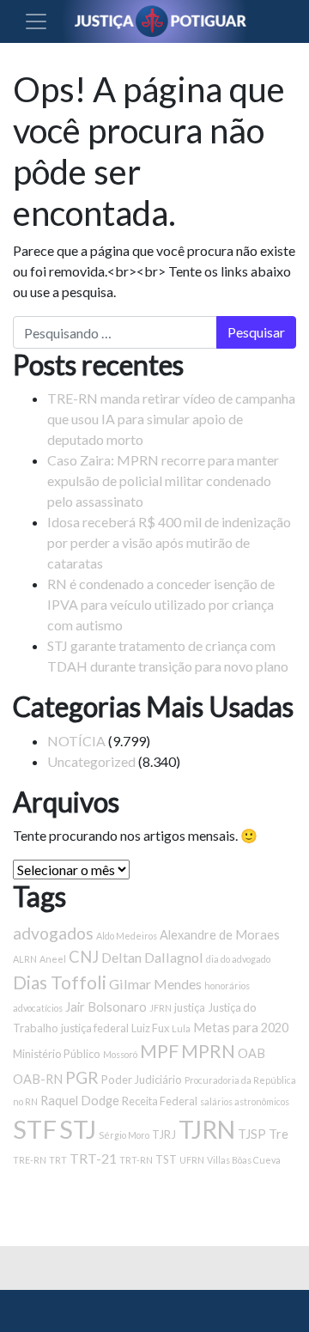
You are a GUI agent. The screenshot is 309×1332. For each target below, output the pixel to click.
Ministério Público (56, 1054)
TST (166, 1159)
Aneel (52, 958)
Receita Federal (159, 1101)
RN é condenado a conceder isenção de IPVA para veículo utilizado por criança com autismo (161, 604)
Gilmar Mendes (155, 984)
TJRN (207, 1129)
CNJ (84, 956)
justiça (189, 1007)
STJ (77, 1129)
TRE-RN (29, 1159)
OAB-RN (38, 1079)
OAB (251, 1053)
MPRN (208, 1050)
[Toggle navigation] (36, 21)
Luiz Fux (150, 1028)
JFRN (160, 1007)
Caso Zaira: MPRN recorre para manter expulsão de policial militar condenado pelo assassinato (163, 480)
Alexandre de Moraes (220, 935)
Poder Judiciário (141, 1079)
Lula (181, 1028)
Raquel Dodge (79, 1100)
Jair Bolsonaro (106, 1007)
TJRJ (164, 1134)
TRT (58, 1159)
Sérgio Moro (124, 1134)
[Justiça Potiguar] (92, 1311)
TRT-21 (93, 1158)
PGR (82, 1077)
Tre (278, 1134)
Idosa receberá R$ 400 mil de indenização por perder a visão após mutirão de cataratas (169, 542)
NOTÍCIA (76, 741)
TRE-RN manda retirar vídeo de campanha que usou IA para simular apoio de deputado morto (171, 418)
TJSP (252, 1134)
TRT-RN (136, 1159)
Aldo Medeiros (126, 935)
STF (35, 1129)
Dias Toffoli (59, 982)
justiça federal (95, 1028)
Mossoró (120, 1054)
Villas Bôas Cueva (244, 1159)
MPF (159, 1051)
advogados (53, 933)
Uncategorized (91, 761)
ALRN (25, 958)
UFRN (191, 1159)
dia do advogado (238, 958)
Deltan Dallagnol (152, 957)
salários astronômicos (244, 1101)
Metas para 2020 (240, 1027)
